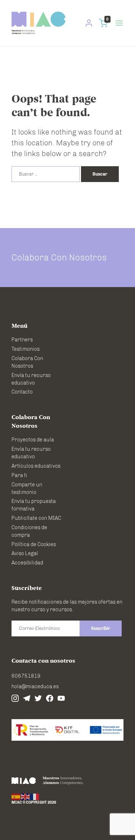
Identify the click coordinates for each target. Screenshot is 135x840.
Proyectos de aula (33, 440)
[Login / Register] (89, 23)
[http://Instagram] (15, 698)
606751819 (26, 676)
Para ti (19, 475)
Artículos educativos (36, 466)
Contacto (22, 392)
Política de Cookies (34, 544)
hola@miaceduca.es (35, 687)
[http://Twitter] (38, 698)
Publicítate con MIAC (36, 518)
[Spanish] (16, 797)
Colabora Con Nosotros (59, 257)
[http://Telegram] (26, 698)
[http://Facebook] (49, 698)
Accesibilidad (27, 563)
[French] (35, 797)
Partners (22, 340)
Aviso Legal (25, 553)
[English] (25, 797)
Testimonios (26, 349)
